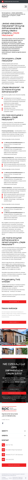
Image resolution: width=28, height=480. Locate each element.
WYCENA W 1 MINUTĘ (14, 389)
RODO (10, 478)
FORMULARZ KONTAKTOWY (14, 465)
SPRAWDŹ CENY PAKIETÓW (14, 393)
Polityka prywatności (5, 478)
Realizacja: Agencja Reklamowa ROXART (18, 478)
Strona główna (6, 12)
